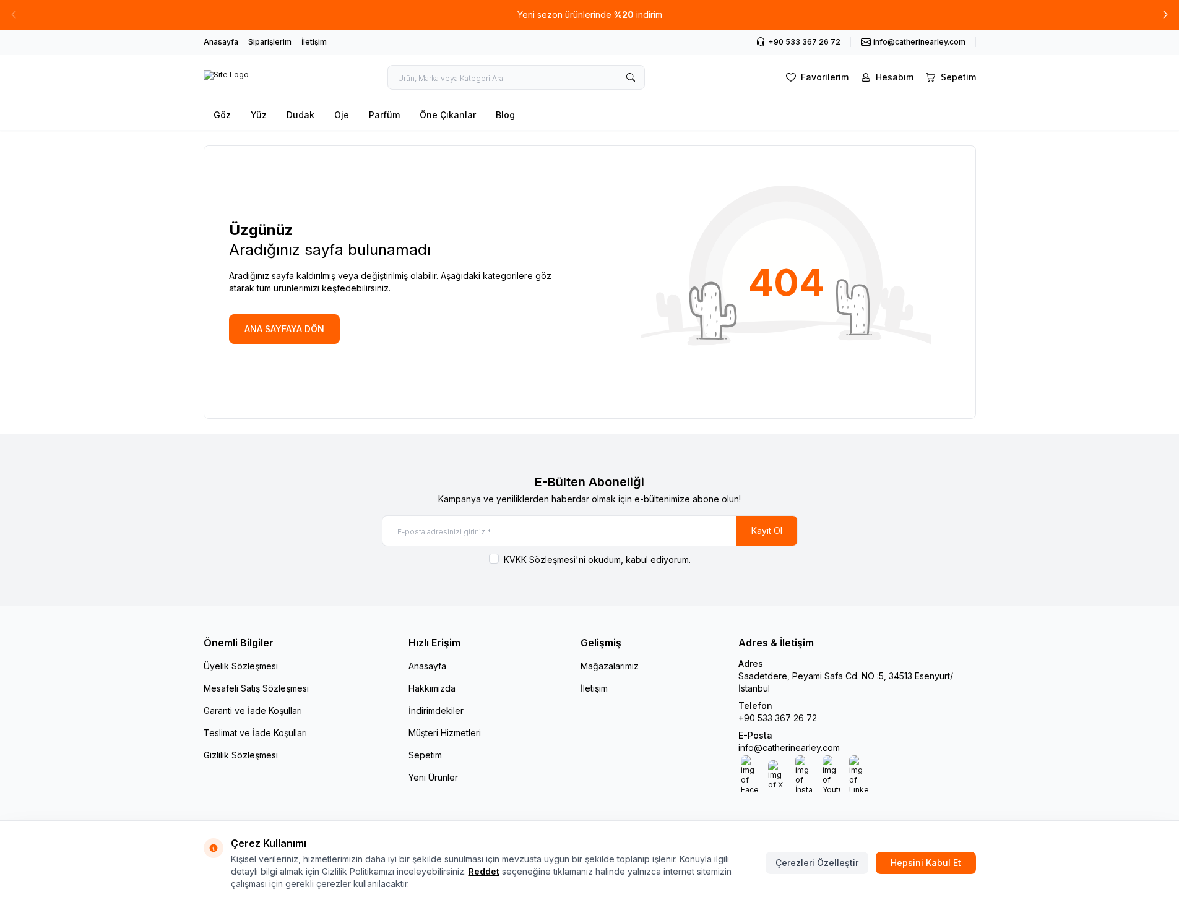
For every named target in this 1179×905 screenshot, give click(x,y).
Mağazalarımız (610, 666)
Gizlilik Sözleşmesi (241, 755)
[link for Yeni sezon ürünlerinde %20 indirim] (589, 15)
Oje (341, 114)
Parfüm (384, 114)
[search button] (630, 77)
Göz (222, 114)
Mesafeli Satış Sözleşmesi (256, 688)
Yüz (259, 114)
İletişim (314, 41)
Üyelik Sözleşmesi (241, 666)
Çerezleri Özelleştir (816, 862)
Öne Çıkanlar (448, 114)
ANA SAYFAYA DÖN (284, 329)
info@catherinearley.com (789, 747)
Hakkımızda (432, 688)
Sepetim (425, 755)
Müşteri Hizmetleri (444, 732)
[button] (1165, 14)
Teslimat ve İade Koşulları (255, 732)
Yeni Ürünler (433, 777)
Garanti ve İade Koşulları (253, 710)
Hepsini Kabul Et (926, 862)
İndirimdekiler (436, 710)
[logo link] (226, 77)
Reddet (484, 871)
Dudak (300, 114)
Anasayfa (221, 41)
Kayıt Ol (766, 530)
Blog (505, 114)
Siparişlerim (270, 41)
